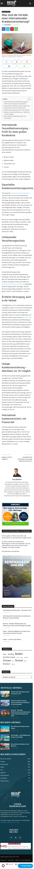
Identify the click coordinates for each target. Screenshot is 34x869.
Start (3, 9)
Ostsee (7, 660)
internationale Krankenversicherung (13, 284)
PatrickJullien (7, 24)
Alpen (5, 654)
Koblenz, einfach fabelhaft (7, 458)
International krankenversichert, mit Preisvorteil (15, 117)
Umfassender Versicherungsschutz (14, 108)
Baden (19, 654)
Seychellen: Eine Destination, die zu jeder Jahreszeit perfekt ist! (25, 459)
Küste (18, 657)
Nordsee (26, 657)
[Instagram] (15, 837)
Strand (19, 660)
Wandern (7, 664)
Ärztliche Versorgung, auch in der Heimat (16, 110)
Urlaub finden (25, 866)
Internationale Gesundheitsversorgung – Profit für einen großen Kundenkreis (16, 103)
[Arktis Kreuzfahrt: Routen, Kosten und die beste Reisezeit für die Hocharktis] (5, 703)
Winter (13, 664)
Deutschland (27, 317)
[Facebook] (3, 29)
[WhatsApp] (16, 29)
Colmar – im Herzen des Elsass (12, 639)
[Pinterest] (12, 29)
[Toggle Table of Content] (28, 99)
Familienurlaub (9, 657)
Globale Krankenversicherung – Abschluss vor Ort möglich (17, 113)
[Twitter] (8, 29)
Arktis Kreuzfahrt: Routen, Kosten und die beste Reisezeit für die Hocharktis (17, 617)
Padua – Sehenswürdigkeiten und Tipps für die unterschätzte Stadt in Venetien (16, 632)
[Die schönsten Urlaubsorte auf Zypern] (5, 728)
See (13, 661)
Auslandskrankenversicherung (19, 193)
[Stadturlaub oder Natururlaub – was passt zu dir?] (5, 694)
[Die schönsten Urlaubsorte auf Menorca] (5, 746)
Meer (21, 657)
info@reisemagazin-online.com (9, 822)
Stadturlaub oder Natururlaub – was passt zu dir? (17, 610)
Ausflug (11, 654)
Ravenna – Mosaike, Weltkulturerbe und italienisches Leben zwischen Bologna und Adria (17, 624)
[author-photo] (17, 477)
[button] (3, 865)
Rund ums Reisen (10, 9)
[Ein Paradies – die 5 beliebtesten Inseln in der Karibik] (5, 737)
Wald (25, 661)
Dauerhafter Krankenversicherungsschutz (17, 106)
